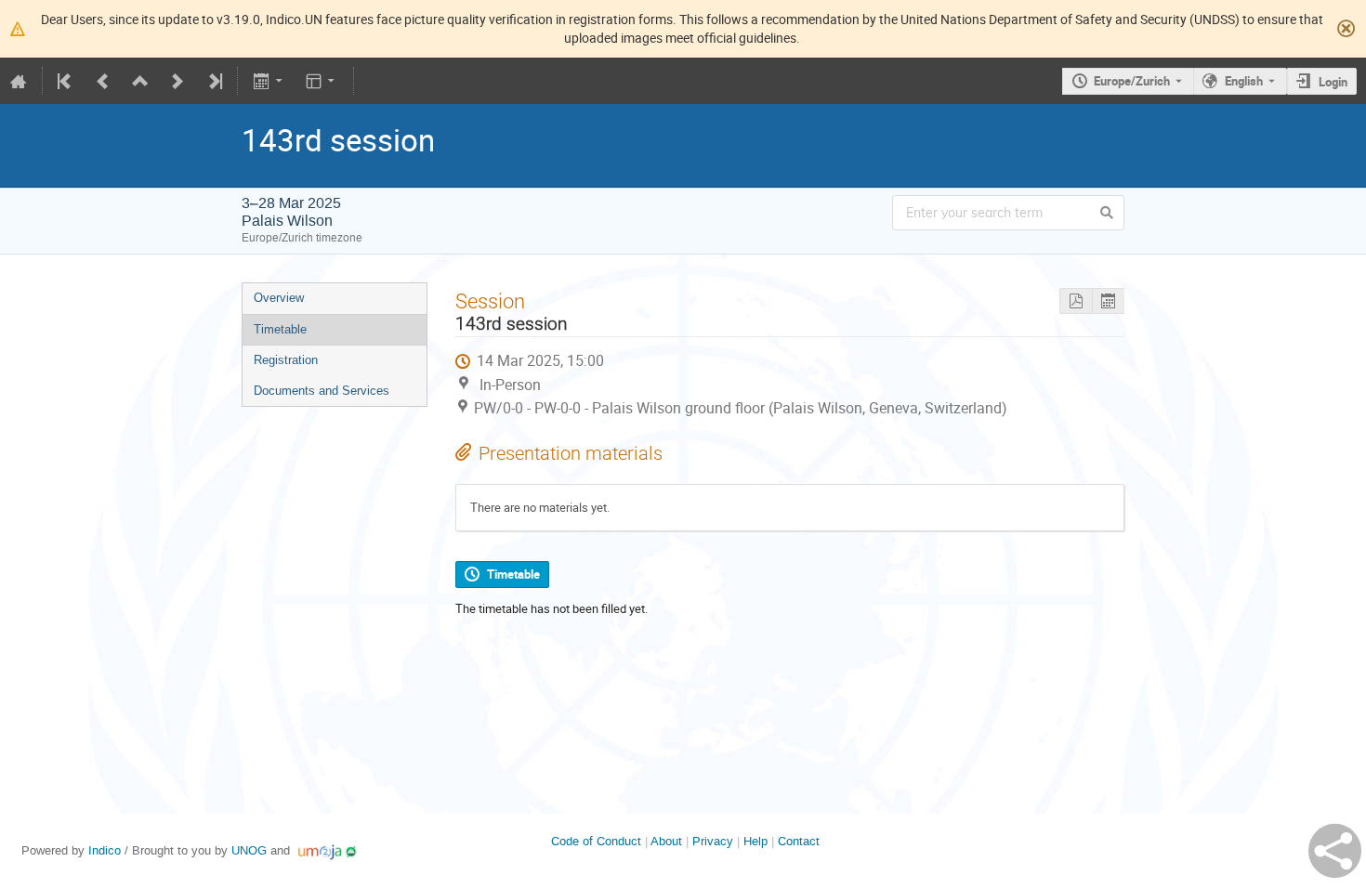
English (1244, 80)
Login (1333, 81)
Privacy (712, 841)
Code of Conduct (596, 841)
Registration (286, 360)
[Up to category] (140, 81)
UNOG (249, 850)
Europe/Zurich (1132, 80)
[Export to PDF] (1075, 301)
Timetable (280, 329)
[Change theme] (322, 81)
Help (755, 841)
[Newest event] (213, 81)
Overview (279, 298)
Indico (104, 850)
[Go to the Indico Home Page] (18, 81)
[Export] (269, 81)
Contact (799, 841)
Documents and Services (321, 391)
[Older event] (103, 81)
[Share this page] (1334, 851)
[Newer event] (177, 81)
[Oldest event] (66, 81)
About (666, 841)
